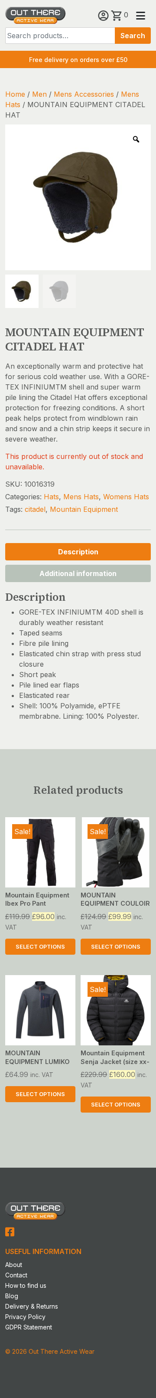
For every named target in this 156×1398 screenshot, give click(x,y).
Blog (11, 1296)
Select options (40, 946)
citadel (35, 509)
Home (15, 94)
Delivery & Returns (31, 1306)
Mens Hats (81, 496)
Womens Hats (126, 496)
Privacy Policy (25, 1316)
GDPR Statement (28, 1327)
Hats (51, 496)
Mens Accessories (84, 94)
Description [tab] (78, 551)
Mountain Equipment (84, 509)
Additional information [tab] (78, 573)
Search (132, 35)
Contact (16, 1275)
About (13, 1264)
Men (39, 94)
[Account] (104, 14)
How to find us (25, 1285)
